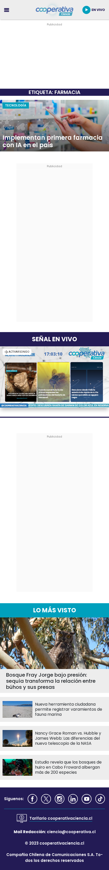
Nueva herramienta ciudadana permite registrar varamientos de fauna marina (68, 709)
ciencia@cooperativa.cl (71, 831)
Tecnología (15, 105)
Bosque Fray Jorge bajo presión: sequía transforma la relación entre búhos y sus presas (51, 681)
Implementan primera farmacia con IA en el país (53, 141)
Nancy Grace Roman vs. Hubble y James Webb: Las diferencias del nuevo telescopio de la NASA (68, 738)
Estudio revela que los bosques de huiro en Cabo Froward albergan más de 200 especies (68, 767)
